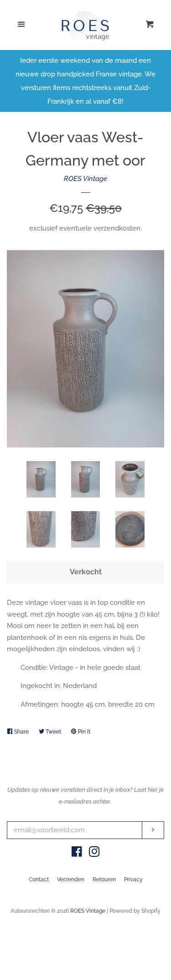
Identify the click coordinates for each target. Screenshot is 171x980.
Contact (39, 879)
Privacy (133, 879)
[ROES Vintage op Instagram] (94, 853)
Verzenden (70, 879)
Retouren (104, 879)
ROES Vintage (85, 179)
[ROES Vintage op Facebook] (77, 853)
